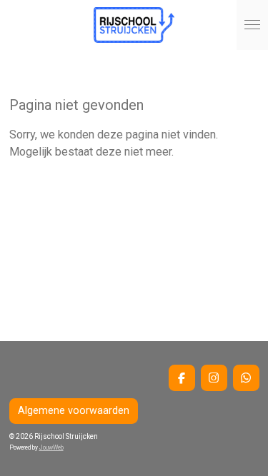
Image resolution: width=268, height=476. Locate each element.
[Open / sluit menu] (252, 25)
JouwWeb (51, 447)
